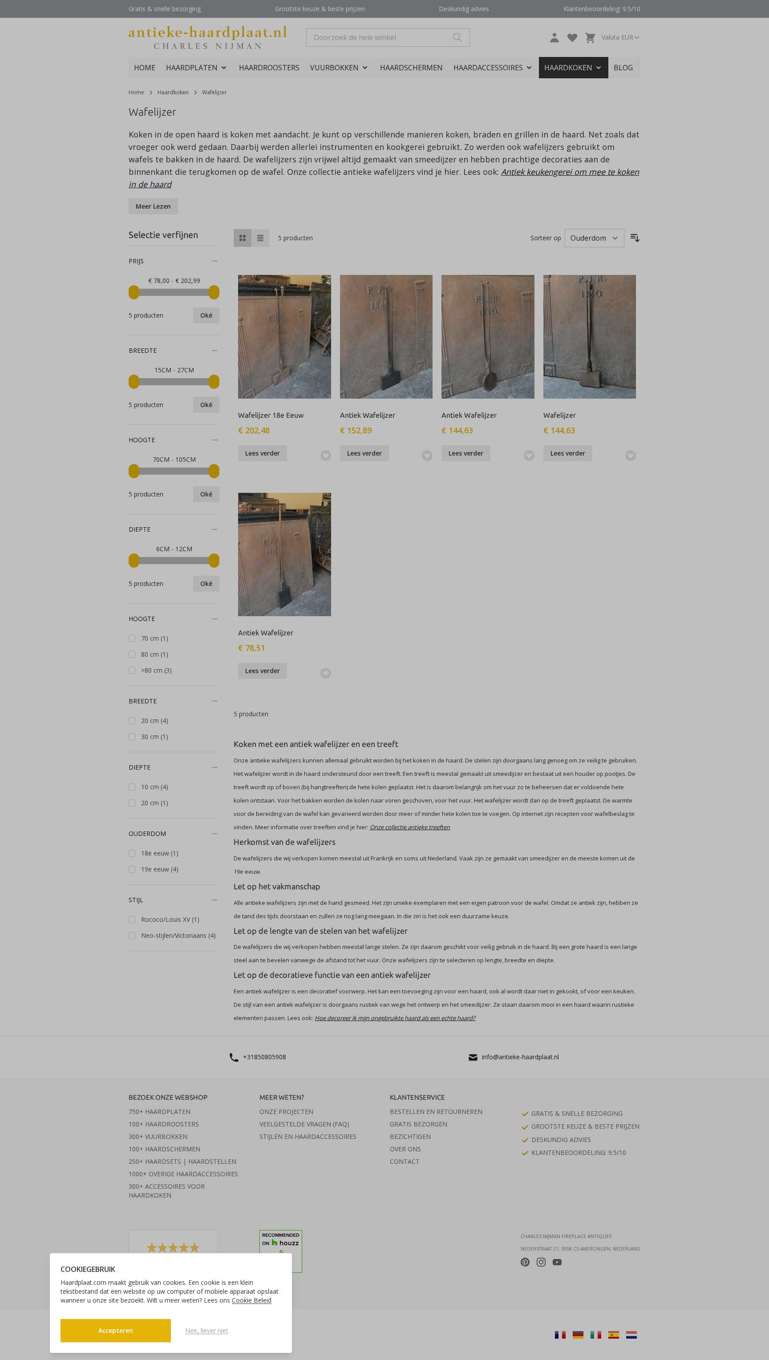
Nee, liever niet (206, 1330)
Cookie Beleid (251, 1300)
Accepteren (115, 1330)
